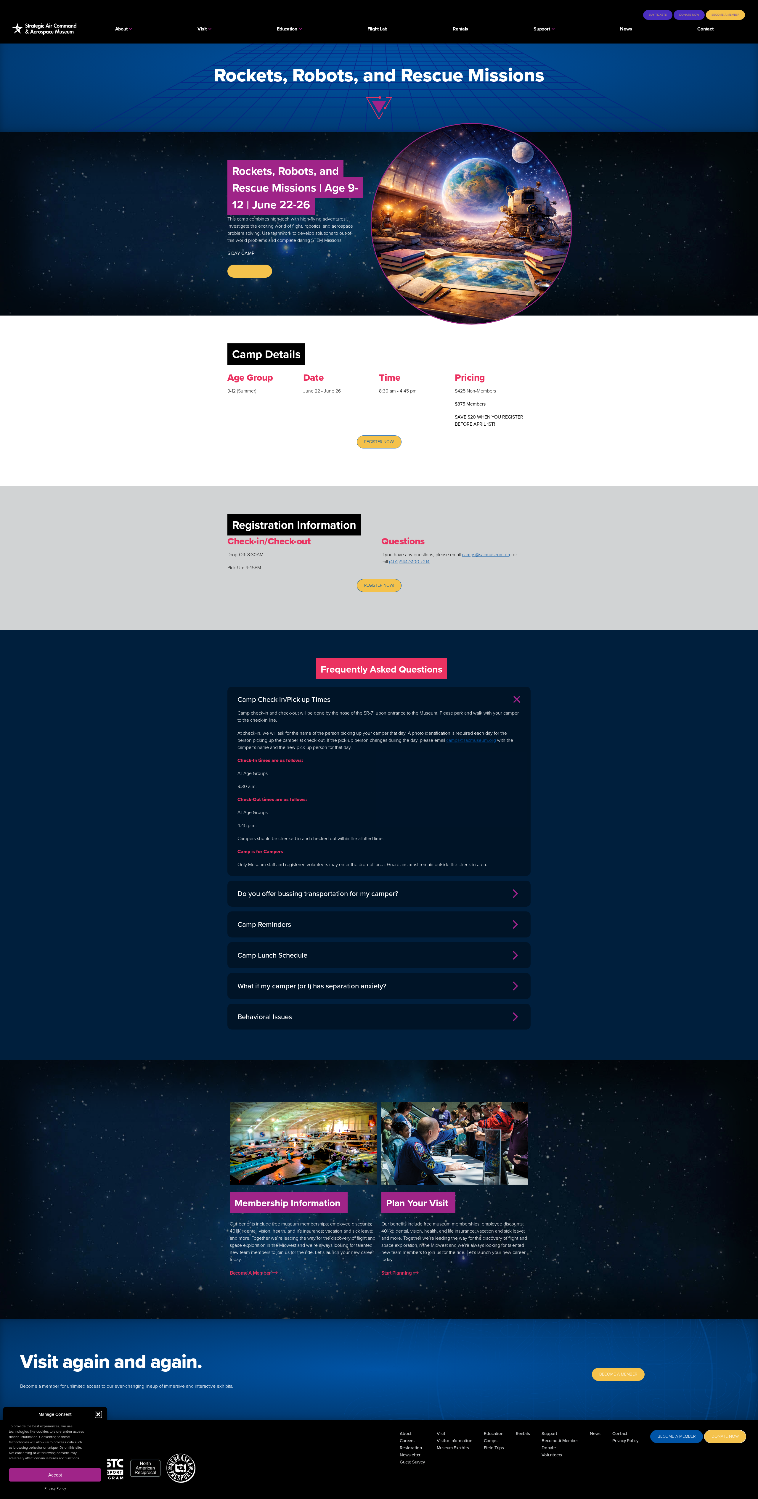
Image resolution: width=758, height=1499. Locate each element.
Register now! (250, 271)
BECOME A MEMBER (618, 1374)
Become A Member (251, 1273)
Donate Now (689, 14)
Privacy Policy (55, 1488)
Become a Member (725, 14)
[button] (98, 1414)
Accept (55, 1474)
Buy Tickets (658, 14)
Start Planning (397, 1273)
